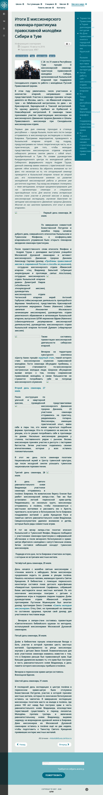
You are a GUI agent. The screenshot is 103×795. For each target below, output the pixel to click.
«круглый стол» (46, 357)
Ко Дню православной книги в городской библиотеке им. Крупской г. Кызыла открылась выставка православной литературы (87, 51)
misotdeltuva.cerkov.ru (60, 738)
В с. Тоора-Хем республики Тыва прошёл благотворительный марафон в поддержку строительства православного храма (90, 111)
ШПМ (51, 791)
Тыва (32, 56)
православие (42, 56)
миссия (52, 56)
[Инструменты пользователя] (67, 44)
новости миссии (22, 56)
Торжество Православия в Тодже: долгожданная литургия (87, 24)
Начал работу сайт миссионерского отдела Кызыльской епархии (88, 81)
